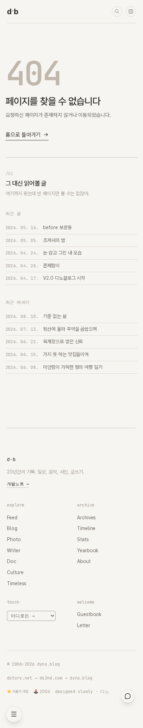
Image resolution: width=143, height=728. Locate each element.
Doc (11, 561)
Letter (83, 625)
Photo (14, 539)
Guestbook (89, 614)
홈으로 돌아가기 (27, 134)
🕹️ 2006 (41, 691)
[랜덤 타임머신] (131, 11)
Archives (86, 517)
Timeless (16, 583)
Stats (83, 539)
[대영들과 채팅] (128, 696)
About (84, 561)
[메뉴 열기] (14, 714)
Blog (12, 528)
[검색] (117, 11)
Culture (15, 572)
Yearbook (87, 550)
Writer (13, 550)
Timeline (86, 528)
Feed (12, 517)
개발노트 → (18, 484)
